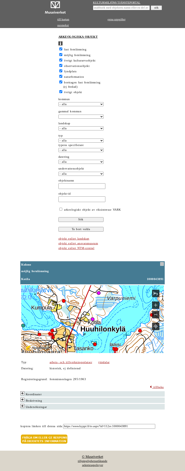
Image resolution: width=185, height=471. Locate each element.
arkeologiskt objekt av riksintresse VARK (92, 209)
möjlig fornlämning (77, 55)
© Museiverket (92, 457)
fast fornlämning (75, 49)
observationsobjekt (77, 66)
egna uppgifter (116, 19)
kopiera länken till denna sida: (42, 426)
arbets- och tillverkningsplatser (71, 362)
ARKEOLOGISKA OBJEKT (78, 36)
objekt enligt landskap (73, 238)
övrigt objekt (73, 92)
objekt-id (64, 193)
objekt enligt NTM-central (76, 248)
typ (60, 135)
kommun (64, 99)
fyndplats (70, 71)
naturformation (74, 76)
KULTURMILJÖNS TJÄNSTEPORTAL (116, 2)
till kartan (63, 19)
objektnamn (66, 180)
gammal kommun (70, 111)
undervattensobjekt (71, 168)
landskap (64, 123)
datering (63, 156)
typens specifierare (71, 145)
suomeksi (63, 25)
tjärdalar (104, 362)
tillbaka (158, 387)
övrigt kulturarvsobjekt (80, 60)
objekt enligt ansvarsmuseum (78, 243)
